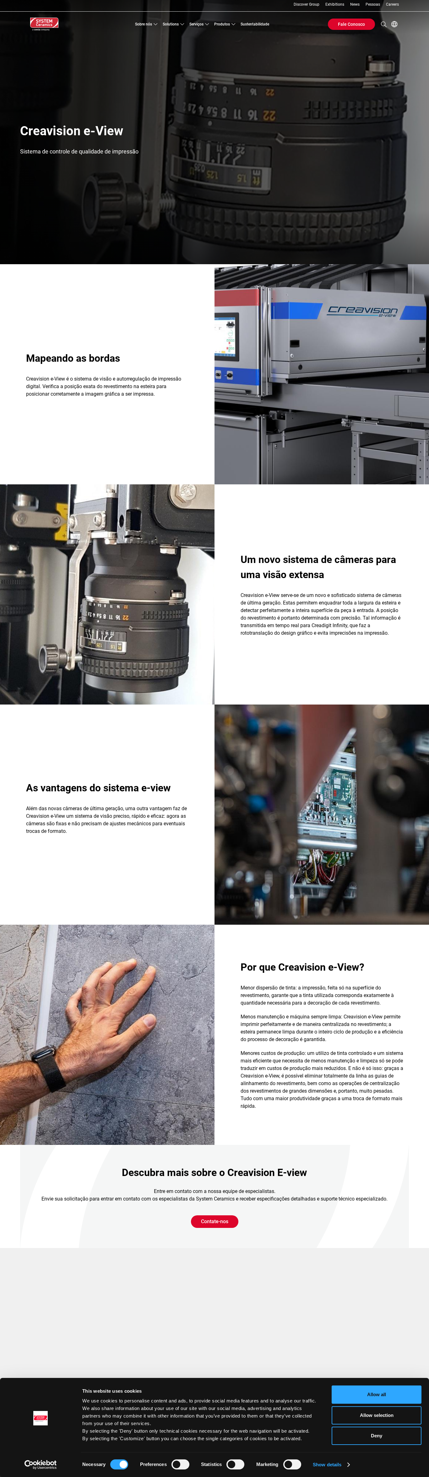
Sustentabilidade (255, 24)
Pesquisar (384, 24)
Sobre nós (143, 24)
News (355, 5)
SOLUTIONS (171, 24)
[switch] (180, 1464)
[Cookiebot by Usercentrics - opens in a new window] (40, 1464)
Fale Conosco (351, 24)
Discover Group (306, 5)
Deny (376, 1435)
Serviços (196, 24)
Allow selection (377, 1415)
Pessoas (373, 5)
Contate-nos (214, 1221)
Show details (327, 1464)
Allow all (376, 1394)
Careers (392, 5)
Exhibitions (334, 5)
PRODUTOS (222, 24)
